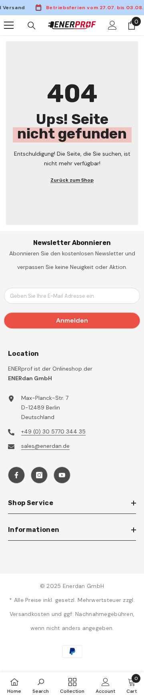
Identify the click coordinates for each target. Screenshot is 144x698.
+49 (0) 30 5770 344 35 (53, 431)
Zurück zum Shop (72, 180)
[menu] (9, 25)
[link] (41, 685)
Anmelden (72, 320)
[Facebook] (16, 475)
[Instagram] (39, 475)
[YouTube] (62, 475)
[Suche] (31, 25)
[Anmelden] (112, 25)
